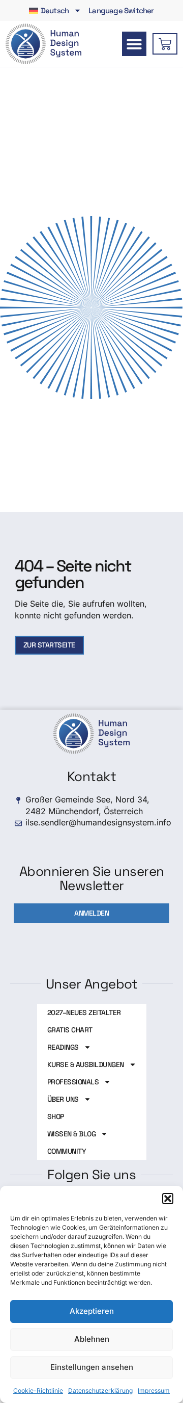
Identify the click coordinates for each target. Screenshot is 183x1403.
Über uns (63, 1099)
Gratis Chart (70, 1029)
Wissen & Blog (71, 1133)
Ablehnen (91, 1339)
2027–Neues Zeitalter (84, 1012)
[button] (168, 1198)
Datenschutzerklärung (100, 1390)
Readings (63, 1047)
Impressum (154, 1390)
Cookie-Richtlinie (38, 1390)
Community (66, 1151)
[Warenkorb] (164, 44)
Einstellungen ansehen (91, 1367)
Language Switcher (121, 10)
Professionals (73, 1081)
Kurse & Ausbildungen (85, 1064)
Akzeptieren (92, 1311)
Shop (55, 1116)
